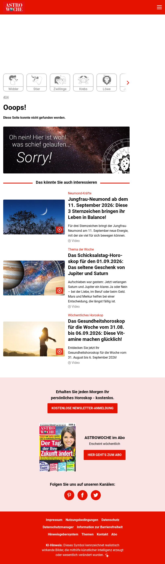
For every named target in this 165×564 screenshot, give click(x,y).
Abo (114, 534)
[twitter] (96, 495)
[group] (65, 83)
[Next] (126, 83)
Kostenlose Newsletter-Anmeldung (82, 408)
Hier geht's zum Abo (105, 455)
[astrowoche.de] (14, 7)
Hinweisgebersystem (63, 534)
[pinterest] (69, 495)
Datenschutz (110, 520)
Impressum (54, 520)
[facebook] (82, 495)
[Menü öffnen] (159, 7)
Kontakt (102, 534)
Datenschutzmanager (58, 527)
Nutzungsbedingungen (82, 520)
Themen (87, 534)
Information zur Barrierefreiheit (100, 527)
